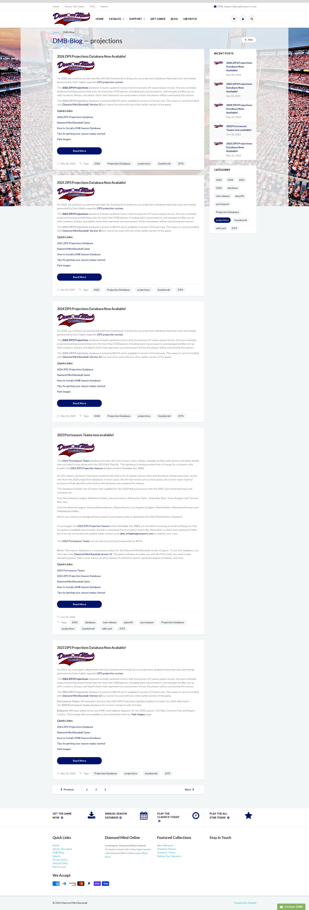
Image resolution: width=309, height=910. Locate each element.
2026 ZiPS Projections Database (75, 116)
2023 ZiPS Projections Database (75, 726)
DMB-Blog (67, 41)
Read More (79, 150)
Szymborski (164, 163)
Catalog (115, 18)
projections (144, 163)
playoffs (128, 622)
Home (56, 6)
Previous (69, 789)
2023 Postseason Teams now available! (239, 128)
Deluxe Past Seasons (169, 856)
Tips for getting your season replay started (81, 133)
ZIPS (181, 163)
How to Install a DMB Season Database (79, 128)
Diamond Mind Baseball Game (73, 122)
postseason (147, 622)
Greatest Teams (166, 852)
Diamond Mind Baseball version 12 (93, 554)
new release (110, 622)
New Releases (165, 845)
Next (188, 789)
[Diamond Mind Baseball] (76, 449)
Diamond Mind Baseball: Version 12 (82, 104)
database (90, 622)
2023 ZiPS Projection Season (86, 468)
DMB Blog (58, 852)
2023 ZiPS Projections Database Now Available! (239, 147)
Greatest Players (166, 848)
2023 (75, 622)
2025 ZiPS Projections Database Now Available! (239, 87)
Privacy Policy (60, 859)
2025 (96, 289)
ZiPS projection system (110, 82)
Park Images (64, 139)
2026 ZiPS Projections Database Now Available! (239, 66)
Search (104, 6)
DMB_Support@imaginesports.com (236, 6)
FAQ (92, 6)
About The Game (74, 6)
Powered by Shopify (245, 902)
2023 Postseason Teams (76, 460)
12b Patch (190, 18)
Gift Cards (157, 18)
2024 (97, 415)
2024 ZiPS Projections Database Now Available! (239, 108)
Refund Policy (60, 863)
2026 (97, 163)
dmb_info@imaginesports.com (136, 533)
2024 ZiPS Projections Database (75, 369)
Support (135, 18)
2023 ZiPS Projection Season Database (79, 575)
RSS (250, 39)
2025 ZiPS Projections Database (75, 243)
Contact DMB (293, 906)
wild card (107, 628)
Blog (174, 18)
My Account (59, 866)
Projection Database (118, 163)
